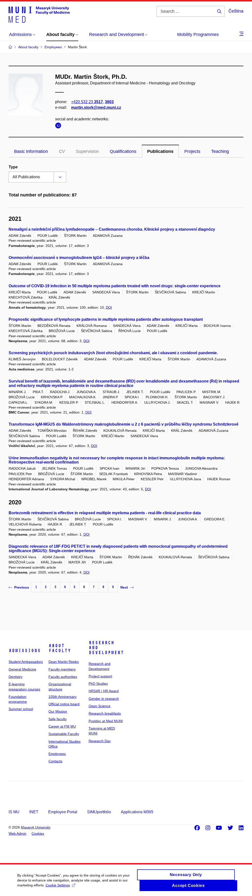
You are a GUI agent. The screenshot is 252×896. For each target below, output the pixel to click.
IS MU (14, 812)
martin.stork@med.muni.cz (96, 107)
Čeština (235, 11)
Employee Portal (62, 812)
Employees (57, 754)
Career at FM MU (62, 726)
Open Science (99, 706)
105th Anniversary (62, 697)
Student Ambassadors (26, 662)
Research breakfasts (105, 713)
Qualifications (123, 151)
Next (124, 587)
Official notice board (63, 704)
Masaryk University (35, 827)
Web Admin (17, 833)
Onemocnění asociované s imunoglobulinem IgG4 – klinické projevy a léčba (79, 258)
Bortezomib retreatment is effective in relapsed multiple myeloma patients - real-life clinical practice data (105, 513)
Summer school (21, 709)
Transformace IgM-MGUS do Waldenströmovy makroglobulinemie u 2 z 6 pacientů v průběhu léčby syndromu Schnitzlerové (123, 424)
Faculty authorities (62, 677)
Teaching (220, 151)
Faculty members (62, 669)
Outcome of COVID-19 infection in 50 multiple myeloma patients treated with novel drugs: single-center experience (114, 286)
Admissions (25, 650)
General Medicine (22, 669)
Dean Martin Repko (63, 662)
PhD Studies (98, 684)
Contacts (55, 761)
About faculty (59, 648)
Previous (21, 587)
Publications (160, 151)
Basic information (31, 151)
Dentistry (15, 677)
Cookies (38, 833)
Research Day (100, 741)
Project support (100, 676)
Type (13, 167)
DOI (109, 307)
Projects (192, 151)
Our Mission (57, 711)
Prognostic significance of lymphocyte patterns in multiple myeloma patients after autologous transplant (106, 319)
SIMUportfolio (99, 812)
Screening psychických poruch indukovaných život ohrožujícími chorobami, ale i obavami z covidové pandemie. (113, 353)
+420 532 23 (87, 102)
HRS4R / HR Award (104, 691)
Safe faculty (57, 719)
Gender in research (104, 699)
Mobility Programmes (198, 34)
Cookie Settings (58, 885)
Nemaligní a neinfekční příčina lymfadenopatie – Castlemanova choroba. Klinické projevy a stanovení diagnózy (112, 229)
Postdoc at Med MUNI (106, 721)
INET (33, 812)
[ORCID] (59, 126)
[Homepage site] (39, 14)
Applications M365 (137, 812)
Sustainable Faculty (63, 734)
